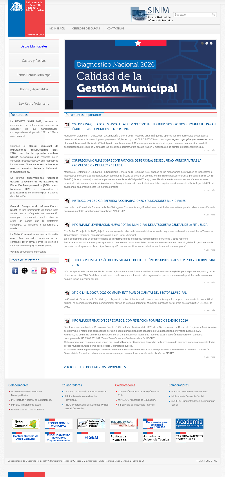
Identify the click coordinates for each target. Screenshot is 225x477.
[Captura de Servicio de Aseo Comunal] (26, 441)
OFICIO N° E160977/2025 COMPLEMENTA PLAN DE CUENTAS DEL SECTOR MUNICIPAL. (129, 293)
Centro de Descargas (86, 28)
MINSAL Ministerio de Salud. (26, 404)
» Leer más (209, 150)
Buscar (214, 15)
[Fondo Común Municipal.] (59, 428)
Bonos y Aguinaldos (34, 89)
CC (215, 461)
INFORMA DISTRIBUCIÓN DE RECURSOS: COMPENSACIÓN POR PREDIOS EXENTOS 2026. (130, 320)
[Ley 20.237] (91, 428)
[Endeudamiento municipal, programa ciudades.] (59, 441)
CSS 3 (209, 461)
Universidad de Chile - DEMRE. (28, 409)
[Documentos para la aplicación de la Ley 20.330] (157, 428)
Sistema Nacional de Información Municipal (27, 18)
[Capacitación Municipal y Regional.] (189, 428)
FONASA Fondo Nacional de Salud (189, 391)
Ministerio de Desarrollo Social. (187, 396)
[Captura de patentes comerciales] (189, 441)
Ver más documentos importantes (28, 251)
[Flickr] (34, 272)
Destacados (19, 115)
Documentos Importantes (83, 115)
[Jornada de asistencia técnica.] (157, 441)
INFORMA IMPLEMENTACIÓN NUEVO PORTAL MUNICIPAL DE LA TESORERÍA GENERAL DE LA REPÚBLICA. (140, 225)
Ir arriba (26, 474)
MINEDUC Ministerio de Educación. (137, 400)
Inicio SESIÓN (57, 28)
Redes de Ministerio (25, 260)
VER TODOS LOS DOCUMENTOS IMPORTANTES (95, 367)
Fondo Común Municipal (34, 75)
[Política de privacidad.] (124, 441)
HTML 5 (200, 461)
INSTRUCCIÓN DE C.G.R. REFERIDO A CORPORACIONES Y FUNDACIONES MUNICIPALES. (129, 201)
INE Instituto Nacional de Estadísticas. (31, 400)
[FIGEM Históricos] (91, 441)
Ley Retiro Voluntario (34, 103)
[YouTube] (44, 272)
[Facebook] (15, 272)
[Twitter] (25, 272)
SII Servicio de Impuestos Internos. (136, 404)
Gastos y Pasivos (34, 60)
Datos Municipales (34, 46)
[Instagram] (53, 272)
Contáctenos (115, 28)
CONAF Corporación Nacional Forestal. (86, 391)
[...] (69, 105)
